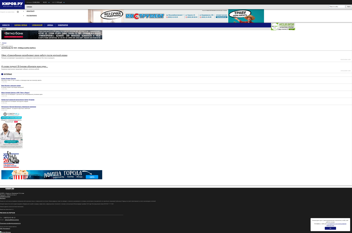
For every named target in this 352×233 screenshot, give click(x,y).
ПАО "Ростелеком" (5, 228)
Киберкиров (63, 25)
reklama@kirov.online (12, 220)
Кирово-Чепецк (20, 25)
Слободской (37, 25)
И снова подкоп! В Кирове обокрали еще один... (24, 66)
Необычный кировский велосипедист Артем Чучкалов (17, 100)
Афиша (50, 25)
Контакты (2, 198)
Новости (6, 25)
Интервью (8, 74)
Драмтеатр (30, 11)
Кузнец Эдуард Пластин (8, 78)
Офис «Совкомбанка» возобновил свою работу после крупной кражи (34, 55)
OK (330, 228)
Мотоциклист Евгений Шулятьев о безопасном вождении (18, 107)
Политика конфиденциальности (10, 223)
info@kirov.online (5, 196)
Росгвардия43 (32, 15)
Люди (4, 29)
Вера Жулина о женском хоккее (11, 85)
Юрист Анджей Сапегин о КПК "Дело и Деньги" (15, 92)
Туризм (29, 7)
